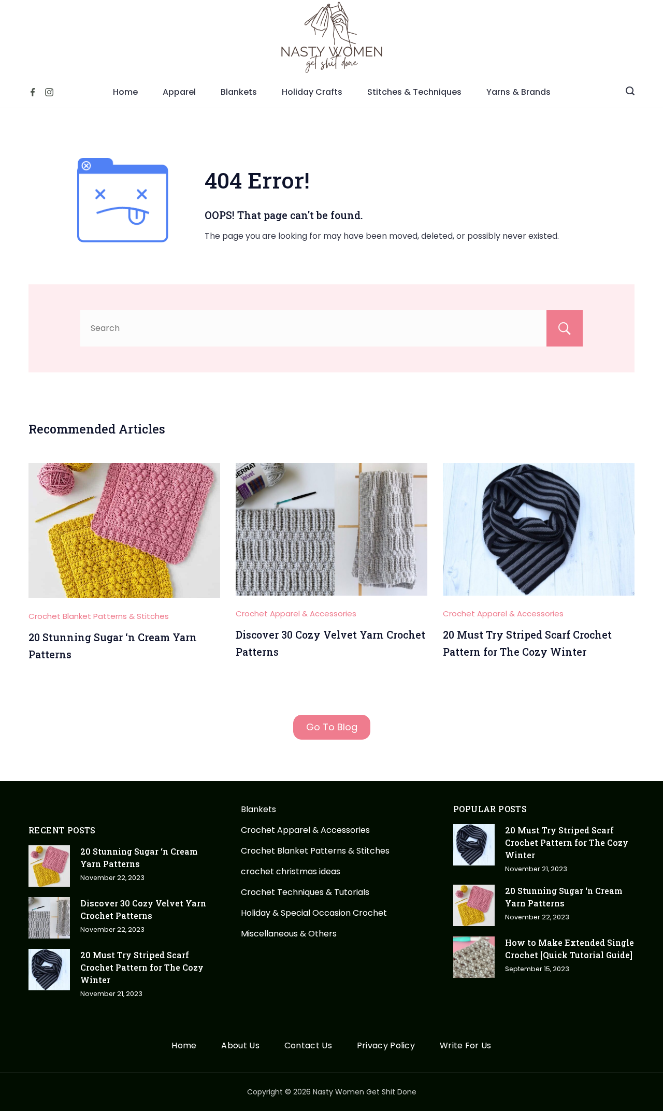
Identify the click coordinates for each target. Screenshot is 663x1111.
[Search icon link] (630, 92)
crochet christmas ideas (290, 871)
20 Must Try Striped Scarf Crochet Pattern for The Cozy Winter (142, 967)
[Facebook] (32, 92)
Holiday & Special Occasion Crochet (314, 913)
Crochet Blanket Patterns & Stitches (98, 616)
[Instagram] (49, 92)
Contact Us (308, 1046)
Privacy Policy (386, 1046)
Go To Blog (331, 726)
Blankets (239, 92)
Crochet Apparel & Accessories (296, 613)
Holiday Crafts (312, 92)
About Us (240, 1046)
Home (125, 92)
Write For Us (466, 1046)
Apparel (179, 92)
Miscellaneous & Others (289, 934)
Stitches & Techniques (414, 92)
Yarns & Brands (518, 92)
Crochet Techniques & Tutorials (305, 892)
